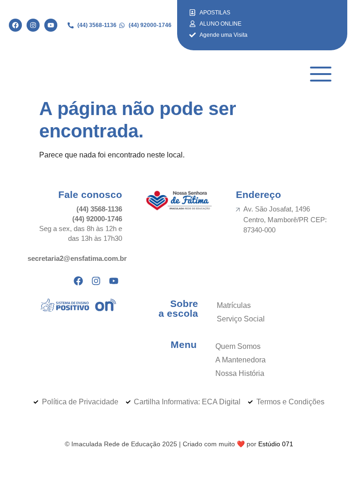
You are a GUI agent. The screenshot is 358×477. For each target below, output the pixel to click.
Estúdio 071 (275, 444)
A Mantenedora (240, 360)
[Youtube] (50, 25)
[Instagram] (33, 25)
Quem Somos (238, 346)
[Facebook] (15, 25)
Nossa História (239, 373)
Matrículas (234, 305)
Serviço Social (241, 319)
